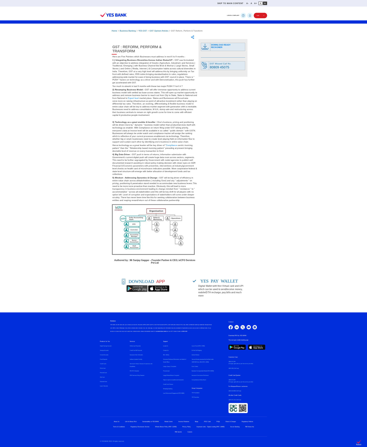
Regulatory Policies (247, 421)
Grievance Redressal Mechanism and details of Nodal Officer (174, 361)
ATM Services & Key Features (137, 375)
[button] (101, 8)
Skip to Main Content (230, 3)
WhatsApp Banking (167, 388)
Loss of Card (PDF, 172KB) (198, 346)
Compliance (171, 145)
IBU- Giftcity (166, 355)
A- (247, 3)
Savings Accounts (104, 350)
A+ (255, 3)
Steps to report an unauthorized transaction (173, 379)
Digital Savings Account (105, 346)
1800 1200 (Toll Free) (234, 368)
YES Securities (195, 397)
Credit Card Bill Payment (136, 350)
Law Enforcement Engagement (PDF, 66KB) (173, 393)
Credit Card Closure (168, 384)
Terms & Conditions (119, 426)
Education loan (103, 381)
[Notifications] (250, 15)
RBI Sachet (178, 432)
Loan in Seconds (104, 386)
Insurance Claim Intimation (136, 355)
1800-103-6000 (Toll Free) (235, 391)
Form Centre (195, 366)
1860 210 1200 (232, 361)
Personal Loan (103, 372)
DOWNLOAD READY (221, 46)
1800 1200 (184, 331)
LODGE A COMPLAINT (233, 15)
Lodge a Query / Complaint (169, 366)
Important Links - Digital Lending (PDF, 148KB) (211, 426)
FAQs (218, 421)
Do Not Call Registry (197, 350)
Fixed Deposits (103, 359)
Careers (190, 432)
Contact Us (166, 350)
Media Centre (169, 421)
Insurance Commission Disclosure (200, 375)
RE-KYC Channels (134, 371)
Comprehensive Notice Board (199, 379)
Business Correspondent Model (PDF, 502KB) (203, 371)
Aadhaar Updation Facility (136, 359)
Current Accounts (104, 355)
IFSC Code (207, 421)
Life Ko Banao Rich (131, 421)
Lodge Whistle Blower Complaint (171, 375)
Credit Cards (103, 363)
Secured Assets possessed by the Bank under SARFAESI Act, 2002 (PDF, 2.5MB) (203, 361)
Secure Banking (235, 426)
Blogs (196, 421)
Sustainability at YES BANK (150, 421)
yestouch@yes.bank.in (161, 331)
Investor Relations (183, 421)
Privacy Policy (186, 426)
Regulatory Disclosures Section (140, 426)
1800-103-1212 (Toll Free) (235, 399)
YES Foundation (195, 392)
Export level (133, 98)
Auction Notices (195, 355)
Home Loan (103, 368)
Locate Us (165, 346)
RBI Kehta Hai (249, 426)
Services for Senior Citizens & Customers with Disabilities (141, 365)
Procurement (166, 371)
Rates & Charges (231, 421)
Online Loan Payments (135, 346)
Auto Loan (102, 377)
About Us (116, 421)
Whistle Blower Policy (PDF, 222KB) (166, 426)
